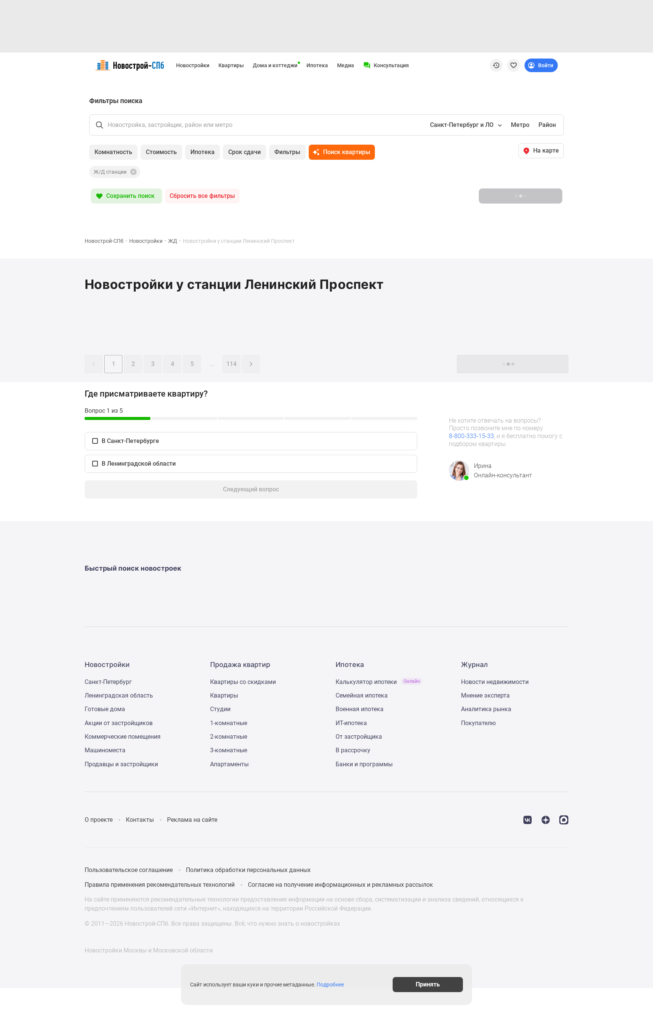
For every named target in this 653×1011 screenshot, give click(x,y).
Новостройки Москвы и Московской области (149, 950)
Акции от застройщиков (119, 723)
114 (231, 363)
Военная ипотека (360, 709)
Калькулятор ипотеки (378, 681)
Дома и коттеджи (275, 65)
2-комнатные (228, 736)
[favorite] (513, 65)
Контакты (140, 819)
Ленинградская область (119, 695)
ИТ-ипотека (351, 723)
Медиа (345, 65)
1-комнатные (228, 723)
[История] (496, 65)
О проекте (99, 819)
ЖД (172, 241)
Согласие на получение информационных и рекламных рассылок (340, 884)
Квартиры (231, 65)
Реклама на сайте (192, 819)
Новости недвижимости (495, 681)
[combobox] (465, 125)
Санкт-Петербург (108, 681)
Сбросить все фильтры (202, 195)
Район (547, 124)
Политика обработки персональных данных (248, 870)
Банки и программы (364, 764)
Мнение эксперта (485, 695)
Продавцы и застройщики (121, 764)
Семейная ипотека (362, 695)
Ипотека (317, 65)
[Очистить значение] (133, 172)
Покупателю (478, 723)
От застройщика (359, 736)
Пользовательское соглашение (129, 870)
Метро (520, 124)
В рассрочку (353, 750)
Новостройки (192, 65)
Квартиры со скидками (243, 681)
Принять (428, 984)
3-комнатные (228, 750)
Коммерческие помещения (123, 736)
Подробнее (330, 985)
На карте (546, 150)
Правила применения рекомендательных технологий (160, 884)
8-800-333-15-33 (471, 436)
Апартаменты (229, 764)
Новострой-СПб (104, 241)
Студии (220, 709)
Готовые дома (105, 709)
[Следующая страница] (251, 364)
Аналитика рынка (486, 709)
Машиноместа (105, 750)
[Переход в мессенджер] (563, 819)
